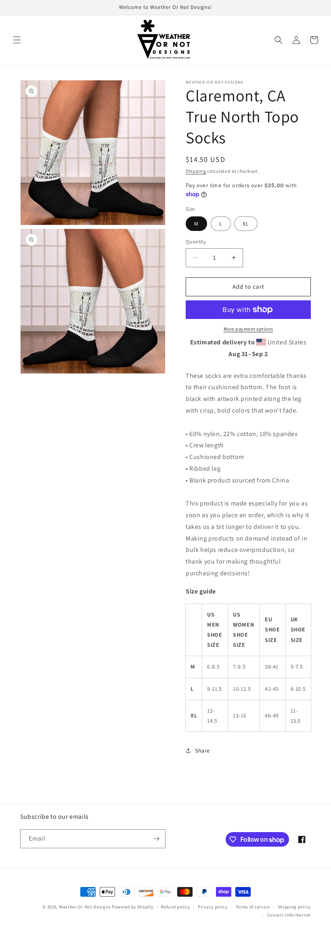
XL (246, 223)
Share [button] (202, 750)
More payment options (248, 329)
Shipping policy (294, 907)
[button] (17, 40)
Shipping (196, 171)
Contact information (289, 915)
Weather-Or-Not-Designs (85, 907)
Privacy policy (213, 907)
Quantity (196, 241)
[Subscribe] (156, 838)
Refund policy (175, 907)
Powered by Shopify (132, 907)
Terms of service (253, 907)
